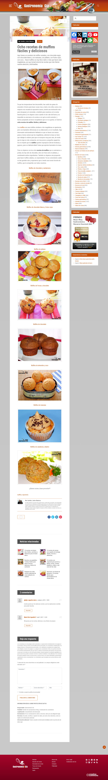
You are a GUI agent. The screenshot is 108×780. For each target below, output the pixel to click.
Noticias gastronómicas (81, 146)
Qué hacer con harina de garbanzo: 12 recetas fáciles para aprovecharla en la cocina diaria (53, 575)
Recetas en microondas (83, 179)
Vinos (79, 128)
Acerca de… (55, 759)
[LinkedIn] (91, 760)
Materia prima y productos (81, 140)
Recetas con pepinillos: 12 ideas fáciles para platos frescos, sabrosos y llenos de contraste (31, 563)
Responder (28, 610)
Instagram (74, 40)
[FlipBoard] (89, 762)
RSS (95, 40)
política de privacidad (34, 692)
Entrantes (80, 163)
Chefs (76, 110)
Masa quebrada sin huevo (86, 263)
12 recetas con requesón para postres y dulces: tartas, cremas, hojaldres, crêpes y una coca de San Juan (53, 563)
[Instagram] (86, 762)
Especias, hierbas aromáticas (85, 165)
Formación (77, 132)
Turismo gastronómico (80, 199)
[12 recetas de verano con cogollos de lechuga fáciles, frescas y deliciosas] (43, 552)
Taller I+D (77, 189)
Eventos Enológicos (82, 124)
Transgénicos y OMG (80, 195)
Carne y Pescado (82, 159)
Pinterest (90, 34)
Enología (77, 116)
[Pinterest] (94, 760)
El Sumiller (80, 122)
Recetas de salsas (82, 177)
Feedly (90, 40)
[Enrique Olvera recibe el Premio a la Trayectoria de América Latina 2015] (65, 21)
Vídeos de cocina (79, 205)
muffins (22, 127)
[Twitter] (89, 760)
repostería (25, 495)
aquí (21, 722)
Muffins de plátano (39, 249)
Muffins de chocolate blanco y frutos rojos (40, 207)
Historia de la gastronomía (81, 134)
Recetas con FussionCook (84, 175)
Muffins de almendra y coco (39, 365)
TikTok (84, 40)
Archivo (54, 761)
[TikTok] (91, 762)
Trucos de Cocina (79, 197)
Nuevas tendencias (80, 148)
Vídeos (77, 203)
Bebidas (77, 106)
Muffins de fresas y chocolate (40, 286)
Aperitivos (80, 157)
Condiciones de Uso (71, 761)
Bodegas (80, 118)
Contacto (54, 764)
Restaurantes (78, 187)
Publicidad (54, 766)
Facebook (74, 34)
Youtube (95, 34)
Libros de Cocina (79, 138)
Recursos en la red (79, 185)
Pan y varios (81, 167)
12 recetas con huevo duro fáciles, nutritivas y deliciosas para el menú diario (31, 553)
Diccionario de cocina (80, 112)
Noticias (34, 759)
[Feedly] (94, 762)
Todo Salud (78, 193)
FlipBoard (79, 40)
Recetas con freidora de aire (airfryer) (84, 151)
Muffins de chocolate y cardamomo (40, 168)
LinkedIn (84, 34)
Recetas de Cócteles (83, 108)
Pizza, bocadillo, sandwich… (84, 171)
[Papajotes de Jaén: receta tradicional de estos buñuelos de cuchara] (21, 573)
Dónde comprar (79, 114)
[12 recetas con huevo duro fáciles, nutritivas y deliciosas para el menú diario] (21, 552)
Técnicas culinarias (79, 191)
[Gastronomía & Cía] (31, 6)
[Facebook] (86, 760)
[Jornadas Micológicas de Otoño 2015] (60, 21)
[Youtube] (97, 760)
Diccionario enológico (83, 120)
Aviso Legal (69, 759)
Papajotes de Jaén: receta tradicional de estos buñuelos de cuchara (30, 574)
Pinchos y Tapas (82, 169)
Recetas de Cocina (80, 155)
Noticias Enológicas (82, 126)
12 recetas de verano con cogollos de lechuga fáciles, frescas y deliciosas (53, 553)
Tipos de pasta (81, 142)
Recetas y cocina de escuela (82, 183)
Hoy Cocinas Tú (79, 136)
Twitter (79, 34)
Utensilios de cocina (80, 201)
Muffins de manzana (40, 405)
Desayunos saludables (83, 161)
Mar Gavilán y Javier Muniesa (26, 41)
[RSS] (97, 762)
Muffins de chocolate (39, 324)
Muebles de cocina (80, 144)
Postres (40, 41)
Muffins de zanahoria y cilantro (39, 447)
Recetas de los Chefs (80, 181)
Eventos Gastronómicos (81, 130)
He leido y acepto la (29, 692)
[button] (10, 5)
